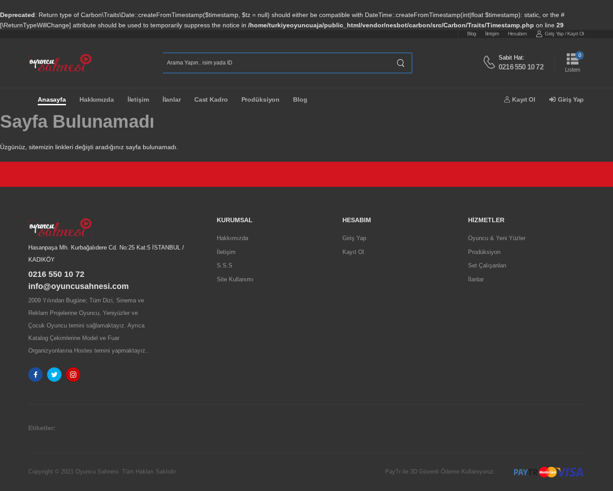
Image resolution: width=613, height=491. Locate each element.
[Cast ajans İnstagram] (73, 374)
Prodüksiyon (260, 99)
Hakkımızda (96, 99)
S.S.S (224, 265)
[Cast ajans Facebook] (35, 374)
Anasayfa (52, 99)
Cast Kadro (211, 99)
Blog (471, 33)
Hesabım (517, 33)
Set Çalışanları (487, 265)
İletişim (492, 33)
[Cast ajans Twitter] (54, 374)
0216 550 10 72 (521, 67)
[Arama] (401, 62)
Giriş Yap (554, 33)
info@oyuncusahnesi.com (78, 286)
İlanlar (171, 99)
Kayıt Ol (575, 33)
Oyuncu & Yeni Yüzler (496, 238)
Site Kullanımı (235, 279)
